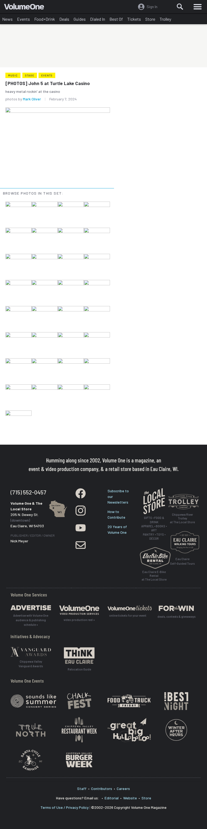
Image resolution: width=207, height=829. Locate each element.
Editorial (112, 798)
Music (13, 75)
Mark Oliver (32, 99)
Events (23, 19)
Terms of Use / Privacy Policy (64, 807)
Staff (82, 788)
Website (130, 798)
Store (150, 19)
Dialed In (97, 19)
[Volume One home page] (26, 7)
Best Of (116, 19)
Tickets (134, 19)
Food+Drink (44, 19)
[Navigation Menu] (197, 6)
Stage (29, 75)
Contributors (101, 788)
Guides (80, 19)
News (7, 19)
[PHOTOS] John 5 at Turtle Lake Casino (47, 83)
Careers (123, 788)
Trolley (165, 19)
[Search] (180, 6)
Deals (64, 19)
